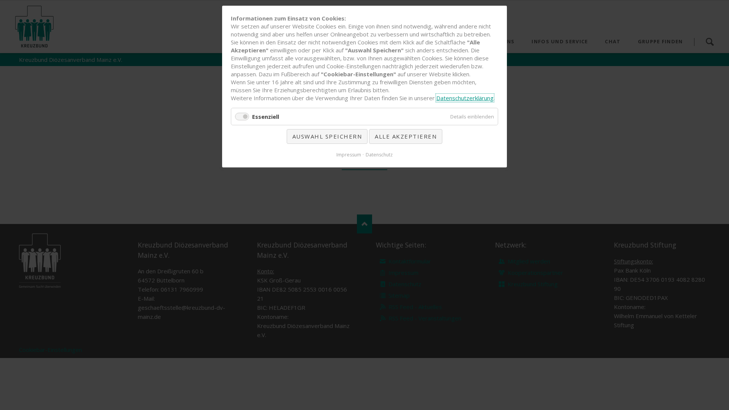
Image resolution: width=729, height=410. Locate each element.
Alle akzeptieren (406, 136)
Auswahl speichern (327, 136)
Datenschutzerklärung (465, 98)
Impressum (348, 154)
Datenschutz (379, 154)
